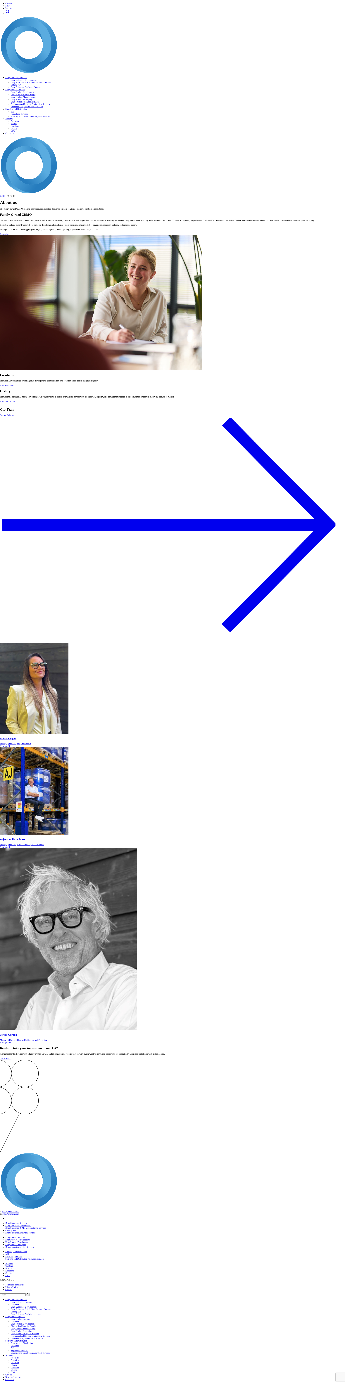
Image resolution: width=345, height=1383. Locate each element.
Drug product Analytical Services (19, 1247)
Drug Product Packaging (21, 99)
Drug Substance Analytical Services (26, 87)
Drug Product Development (22, 92)
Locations (15, 126)
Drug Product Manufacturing (23, 97)
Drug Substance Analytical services (20, 1233)
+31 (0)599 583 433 (10, 1211)
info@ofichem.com (10, 1214)
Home (2, 196)
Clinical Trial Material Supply (23, 94)
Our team (15, 121)
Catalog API (16, 85)
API (12, 111)
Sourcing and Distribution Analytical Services (30, 116)
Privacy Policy (11, 1287)
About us (9, 119)
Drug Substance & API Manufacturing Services (31, 82)
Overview (15, 1304)
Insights (8, 8)
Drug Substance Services (16, 77)
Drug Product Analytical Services (25, 102)
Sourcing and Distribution (16, 109)
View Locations (6, 385)
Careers (8, 3)
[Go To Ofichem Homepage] (172, 1209)
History (14, 123)
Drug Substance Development (23, 80)
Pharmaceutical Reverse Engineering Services (30, 104)
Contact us (9, 133)
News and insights (13, 1377)
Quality (14, 128)
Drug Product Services (15, 90)
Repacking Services (19, 114)
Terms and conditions (14, 1285)
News (7, 6)
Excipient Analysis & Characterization (27, 106)
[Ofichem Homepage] (172, 73)
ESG (13, 131)
